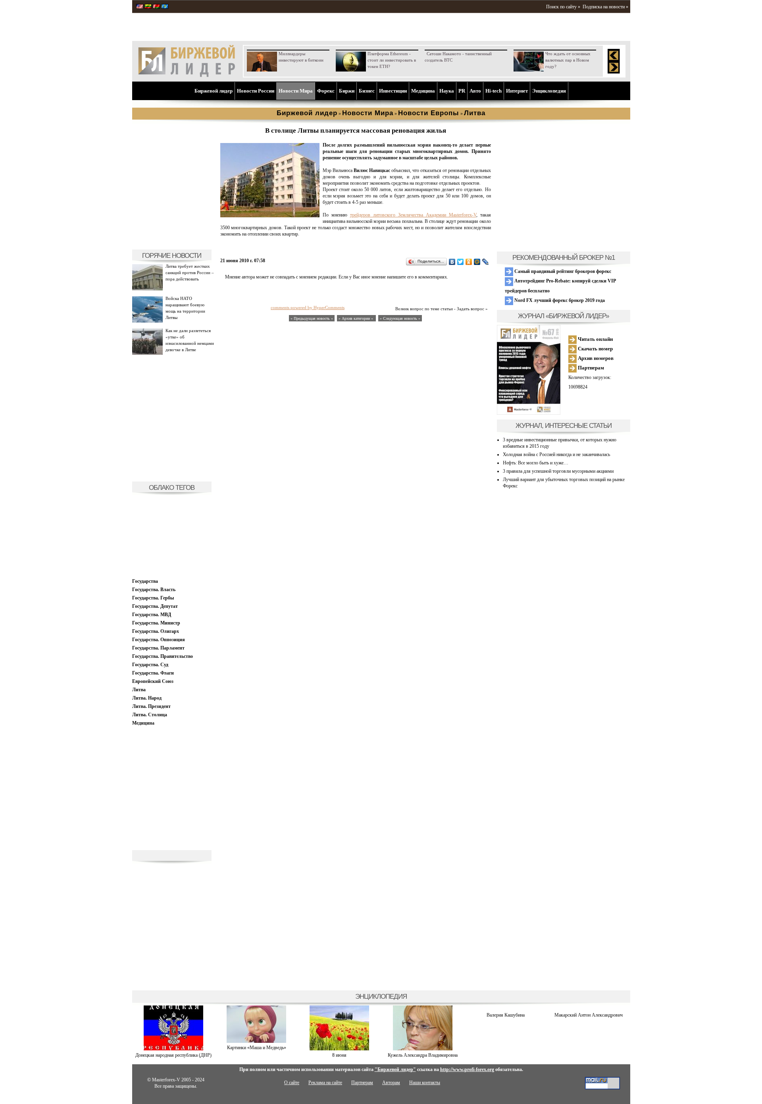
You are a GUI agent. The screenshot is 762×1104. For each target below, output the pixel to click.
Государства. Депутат (155, 606)
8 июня (339, 1055)
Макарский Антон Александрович (588, 1015)
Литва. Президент (151, 706)
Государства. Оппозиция (158, 639)
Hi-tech (493, 91)
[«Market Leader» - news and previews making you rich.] (139, 7)
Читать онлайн (595, 339)
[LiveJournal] (485, 262)
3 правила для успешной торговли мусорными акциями (558, 471)
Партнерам (590, 368)
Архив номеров (595, 358)
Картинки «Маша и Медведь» (256, 1047)
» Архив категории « (356, 318)
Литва (139, 689)
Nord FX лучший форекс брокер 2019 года (559, 300)
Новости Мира (296, 91)
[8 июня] (339, 1049)
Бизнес (367, 91)
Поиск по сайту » (563, 7)
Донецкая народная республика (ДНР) (173, 1055)
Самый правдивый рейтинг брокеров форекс (562, 271)
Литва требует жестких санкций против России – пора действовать (189, 272)
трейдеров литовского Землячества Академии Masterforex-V (413, 215)
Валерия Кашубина (506, 1015)
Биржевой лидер (213, 91)
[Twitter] (460, 262)
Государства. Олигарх (155, 631)
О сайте (291, 1082)
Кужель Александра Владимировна (423, 1055)
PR (461, 91)
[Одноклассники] (469, 262)
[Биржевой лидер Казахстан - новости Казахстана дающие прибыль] (164, 7)
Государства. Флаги (153, 673)
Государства (145, 581)
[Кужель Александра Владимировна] (422, 1049)
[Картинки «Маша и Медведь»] (256, 1041)
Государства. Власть (153, 589)
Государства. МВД (151, 614)
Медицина (423, 91)
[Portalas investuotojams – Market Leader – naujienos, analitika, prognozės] (148, 7)
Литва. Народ (147, 698)
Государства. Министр (156, 623)
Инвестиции (393, 91)
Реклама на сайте (325, 1082)
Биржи (346, 91)
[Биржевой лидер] (186, 75)
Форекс (326, 91)
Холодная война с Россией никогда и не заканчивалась (556, 454)
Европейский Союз (152, 681)
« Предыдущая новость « (312, 318)
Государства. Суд (150, 664)
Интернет (517, 91)
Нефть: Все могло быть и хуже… (535, 463)
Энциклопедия (549, 91)
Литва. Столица (149, 714)
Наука (446, 91)
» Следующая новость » (400, 318)
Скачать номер (595, 349)
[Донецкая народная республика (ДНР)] (173, 1049)
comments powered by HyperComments (307, 307)
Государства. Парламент (158, 648)
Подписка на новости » (605, 7)
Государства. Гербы (153, 598)
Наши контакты (424, 1082)
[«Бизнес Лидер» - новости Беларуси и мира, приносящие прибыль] (156, 7)
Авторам (391, 1082)
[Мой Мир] (477, 262)
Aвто (475, 91)
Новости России (255, 91)
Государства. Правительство (162, 656)
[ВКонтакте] (452, 262)
